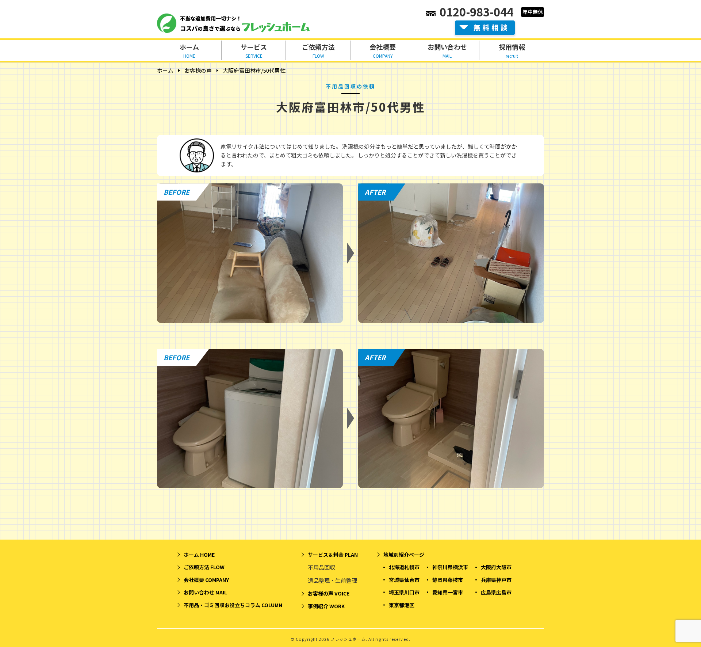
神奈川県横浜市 (450, 567)
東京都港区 (401, 605)
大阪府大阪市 (496, 567)
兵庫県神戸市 (496, 579)
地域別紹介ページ (403, 554)
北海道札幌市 (404, 567)
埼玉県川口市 (404, 592)
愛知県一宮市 (447, 592)
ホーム (165, 70)
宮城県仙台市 (404, 579)
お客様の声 (198, 70)
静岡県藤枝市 (447, 579)
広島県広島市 (496, 592)
